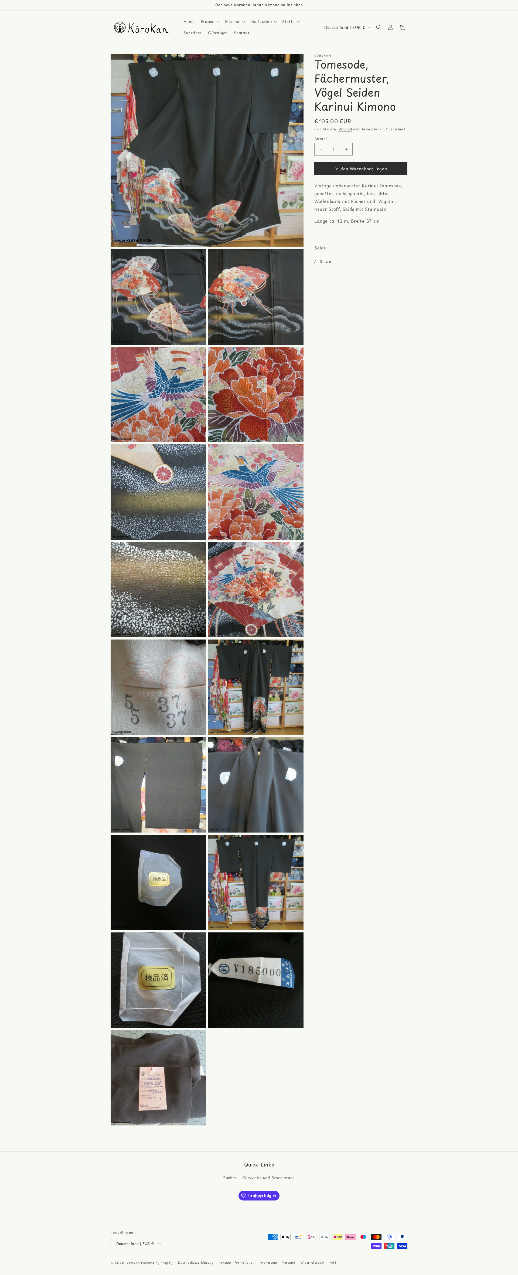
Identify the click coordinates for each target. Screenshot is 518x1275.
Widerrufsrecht (313, 1262)
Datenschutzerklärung (195, 1262)
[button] (210, 21)
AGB (333, 1262)
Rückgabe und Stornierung (268, 1178)
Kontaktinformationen (236, 1262)
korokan (133, 1262)
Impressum (268, 1262)
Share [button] (325, 261)
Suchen (230, 1178)
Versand (345, 129)
